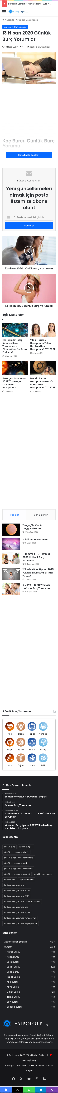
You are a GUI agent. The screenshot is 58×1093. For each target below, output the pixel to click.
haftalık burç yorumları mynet (17, 912)
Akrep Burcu (13, 951)
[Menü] (4, 12)
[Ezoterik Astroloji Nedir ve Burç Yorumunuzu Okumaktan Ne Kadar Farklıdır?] (15, 330)
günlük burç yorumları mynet (17, 874)
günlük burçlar (25, 846)
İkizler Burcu (13, 976)
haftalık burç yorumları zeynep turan (20, 923)
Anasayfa (9, 20)
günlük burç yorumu (43, 874)
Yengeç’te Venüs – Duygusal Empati (33, 527)
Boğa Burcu (13, 971)
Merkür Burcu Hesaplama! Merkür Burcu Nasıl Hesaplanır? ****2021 (42, 383)
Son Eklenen (41, 514)
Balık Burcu (13, 961)
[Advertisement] (29, 112)
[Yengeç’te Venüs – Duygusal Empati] (11, 530)
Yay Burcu (12, 1001)
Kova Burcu (13, 986)
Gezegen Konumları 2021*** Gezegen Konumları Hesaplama (14, 383)
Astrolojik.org (29, 1060)
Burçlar (8, 946)
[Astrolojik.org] (21, 11)
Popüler (14, 514)
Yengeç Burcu (14, 1006)
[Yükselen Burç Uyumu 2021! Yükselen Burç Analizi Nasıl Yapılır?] (11, 574)
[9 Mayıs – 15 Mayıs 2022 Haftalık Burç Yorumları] (11, 589)
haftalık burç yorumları (14, 885)
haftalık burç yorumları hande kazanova (22, 901)
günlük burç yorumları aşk (15, 863)
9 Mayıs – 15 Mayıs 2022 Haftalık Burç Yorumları (36, 586)
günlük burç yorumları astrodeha (18, 857)
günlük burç (9, 846)
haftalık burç (9, 879)
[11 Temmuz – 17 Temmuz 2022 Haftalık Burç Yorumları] (11, 558)
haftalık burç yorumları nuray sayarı (20, 918)
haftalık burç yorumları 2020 (17, 890)
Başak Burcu (13, 966)
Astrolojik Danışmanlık (27, 20)
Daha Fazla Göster (28, 155)
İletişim (49, 1065)
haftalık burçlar (27, 879)
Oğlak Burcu (13, 991)
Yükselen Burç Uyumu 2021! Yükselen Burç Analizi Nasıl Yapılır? (38, 573)
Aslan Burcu (13, 956)
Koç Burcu (12, 981)
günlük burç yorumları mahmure (18, 868)
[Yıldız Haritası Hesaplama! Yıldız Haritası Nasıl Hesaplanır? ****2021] (43, 330)
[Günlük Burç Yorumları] (11, 544)
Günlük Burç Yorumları (35, 539)
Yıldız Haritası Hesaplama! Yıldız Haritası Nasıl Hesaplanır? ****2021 (42, 344)
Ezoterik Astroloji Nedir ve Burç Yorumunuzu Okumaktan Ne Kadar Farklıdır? (15, 346)
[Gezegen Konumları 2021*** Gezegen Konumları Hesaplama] (15, 368)
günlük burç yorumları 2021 (16, 852)
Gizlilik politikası (36, 1065)
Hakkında (21, 1065)
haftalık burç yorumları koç (16, 907)
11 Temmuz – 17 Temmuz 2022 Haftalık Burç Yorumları (36, 557)
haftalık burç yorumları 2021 (16, 896)
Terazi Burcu (13, 996)
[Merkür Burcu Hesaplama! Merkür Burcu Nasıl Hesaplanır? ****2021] (43, 368)
